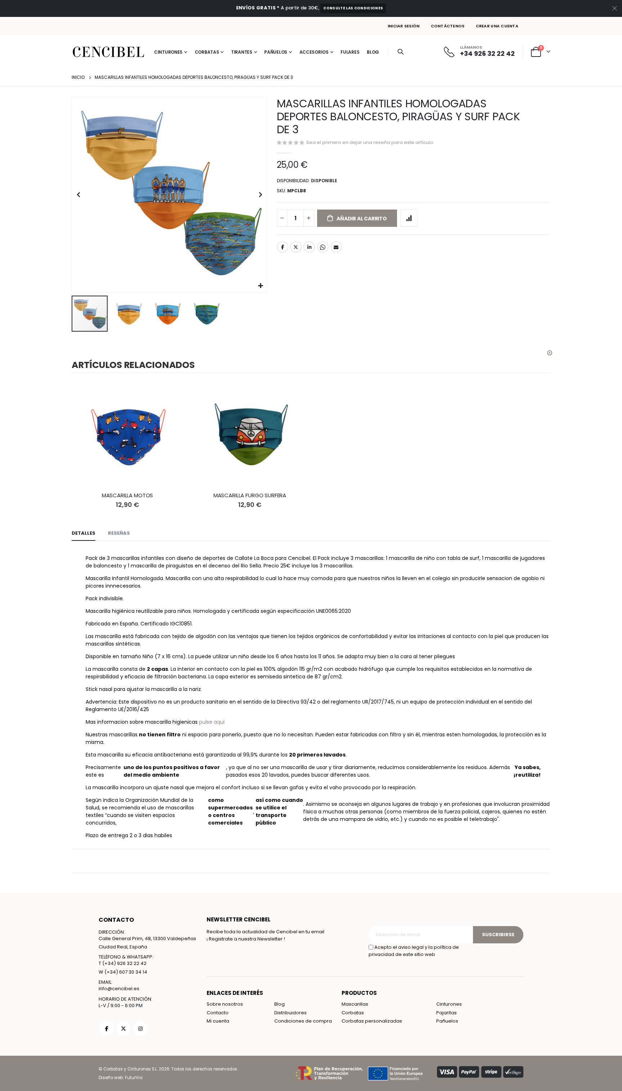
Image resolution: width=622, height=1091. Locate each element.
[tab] (83, 533)
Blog (279, 1004)
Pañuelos (447, 1021)
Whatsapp (323, 247)
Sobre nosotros (225, 1004)
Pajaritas (446, 1012)
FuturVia (134, 1078)
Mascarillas (355, 1004)
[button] (260, 286)
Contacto (218, 1012)
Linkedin (140, 1028)
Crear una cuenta (497, 26)
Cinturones (449, 1004)
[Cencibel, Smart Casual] (108, 51)
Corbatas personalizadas (372, 1021)
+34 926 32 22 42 (487, 53)
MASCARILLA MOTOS (127, 495)
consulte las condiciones (353, 8)
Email (336, 247)
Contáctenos (448, 26)
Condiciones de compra (303, 1021)
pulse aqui (212, 722)
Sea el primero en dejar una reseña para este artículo (369, 142)
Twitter (296, 247)
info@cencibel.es (119, 988)
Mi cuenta (218, 1021)
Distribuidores (290, 1012)
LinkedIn (309, 247)
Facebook (282, 247)
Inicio (78, 77)
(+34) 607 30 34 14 (125, 972)
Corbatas (353, 1012)
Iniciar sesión (404, 26)
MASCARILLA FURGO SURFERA (249, 495)
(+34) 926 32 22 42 (124, 963)
